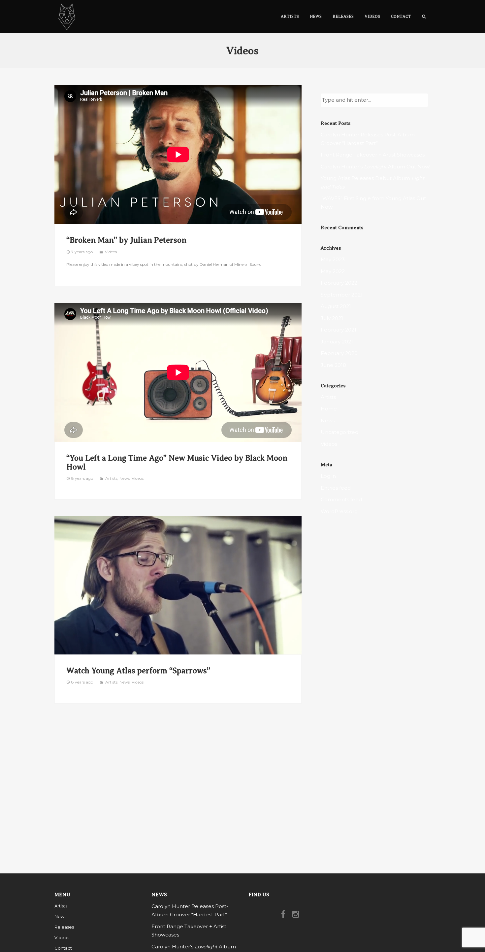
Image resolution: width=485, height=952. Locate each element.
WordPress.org (339, 511)
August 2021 (336, 306)
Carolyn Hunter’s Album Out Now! (375, 166)
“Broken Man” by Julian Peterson (126, 240)
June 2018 (333, 365)
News (124, 478)
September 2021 (342, 295)
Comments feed (341, 499)
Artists (111, 478)
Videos (111, 251)
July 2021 (332, 318)
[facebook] (284, 915)
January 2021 (337, 341)
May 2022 (333, 271)
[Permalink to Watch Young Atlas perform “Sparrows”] (178, 585)
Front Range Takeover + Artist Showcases (373, 155)
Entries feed (336, 488)
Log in (328, 476)
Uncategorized (339, 432)
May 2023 (333, 259)
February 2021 (338, 330)
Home (329, 408)
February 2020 (339, 353)
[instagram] (297, 915)
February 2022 (339, 283)
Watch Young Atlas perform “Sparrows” (138, 670)
